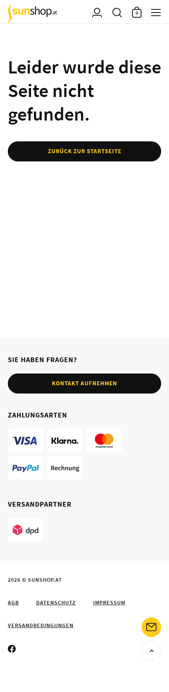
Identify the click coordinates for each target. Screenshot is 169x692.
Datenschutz (56, 602)
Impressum (109, 602)
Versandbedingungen (40, 625)
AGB (13, 602)
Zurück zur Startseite (84, 151)
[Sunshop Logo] (32, 14)
